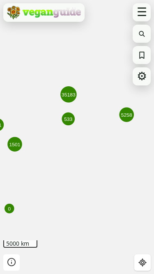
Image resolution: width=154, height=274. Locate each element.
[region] (77, 137)
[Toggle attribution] (11, 262)
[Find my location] (142, 262)
